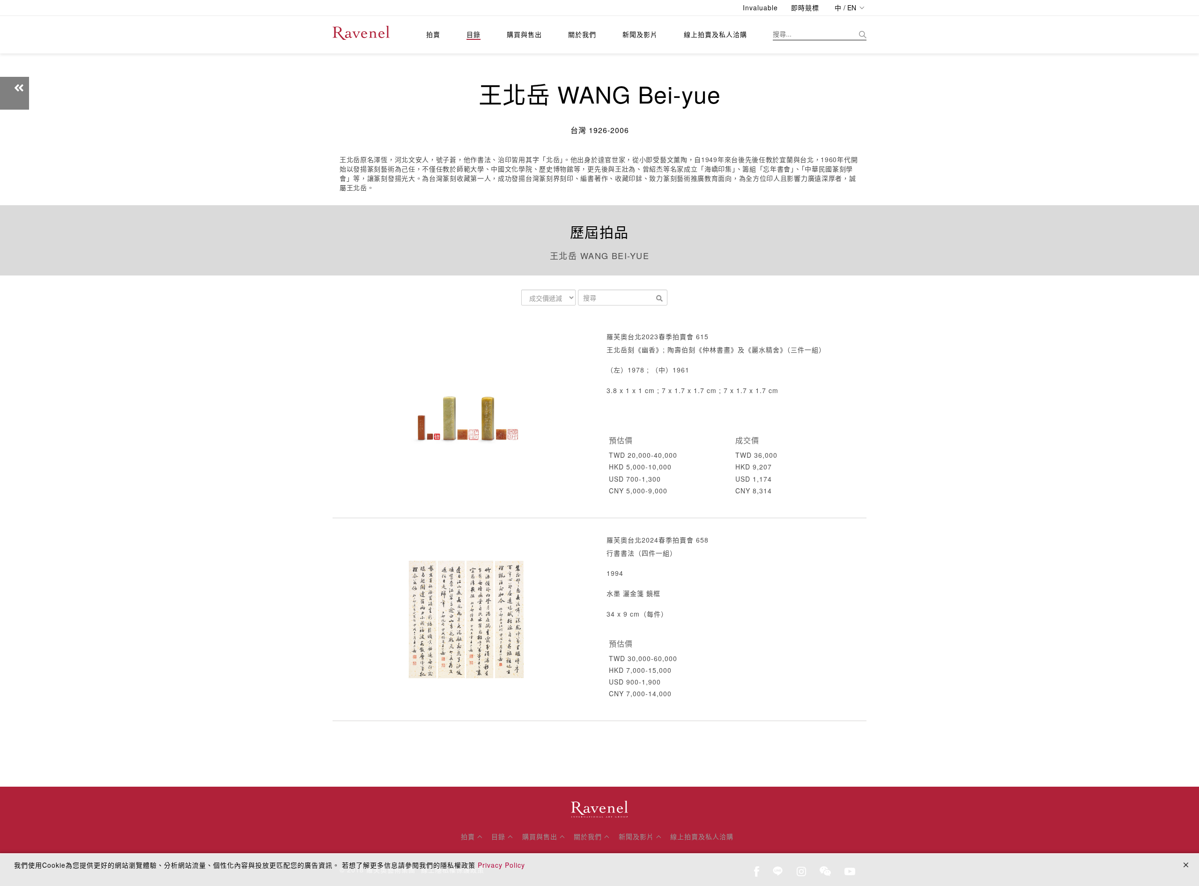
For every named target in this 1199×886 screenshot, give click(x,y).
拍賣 (433, 34)
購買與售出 (524, 34)
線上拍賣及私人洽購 (715, 34)
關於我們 (582, 34)
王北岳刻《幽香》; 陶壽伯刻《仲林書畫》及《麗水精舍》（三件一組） (716, 349)
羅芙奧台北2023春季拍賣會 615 (658, 336)
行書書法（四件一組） (642, 553)
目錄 (473, 34)
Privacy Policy (501, 865)
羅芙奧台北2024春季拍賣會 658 (658, 539)
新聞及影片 (640, 34)
